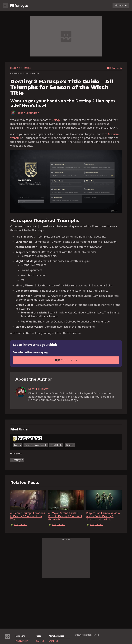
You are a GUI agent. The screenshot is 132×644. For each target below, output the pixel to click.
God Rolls (56, 445)
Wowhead (53, 641)
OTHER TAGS (16, 454)
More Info (20, 636)
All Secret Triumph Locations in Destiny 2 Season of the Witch (27, 516)
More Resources (56, 636)
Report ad (66, 539)
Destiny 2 (17, 460)
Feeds (38, 636)
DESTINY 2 (15, 68)
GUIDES (27, 68)
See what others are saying (30, 352)
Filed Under (19, 429)
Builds (69, 445)
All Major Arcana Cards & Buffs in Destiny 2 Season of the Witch (65, 516)
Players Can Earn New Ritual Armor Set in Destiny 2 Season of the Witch (103, 516)
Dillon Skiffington (28, 112)
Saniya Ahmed (20, 524)
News (17, 445)
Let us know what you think (35, 345)
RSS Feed (40, 641)
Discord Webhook (36, 445)
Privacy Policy (21, 641)
